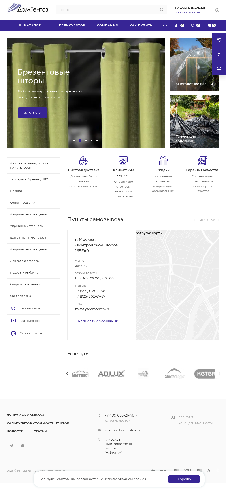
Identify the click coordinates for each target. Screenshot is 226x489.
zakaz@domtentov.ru (92, 309)
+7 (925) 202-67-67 (90, 296)
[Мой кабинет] (217, 10)
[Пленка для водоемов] (194, 121)
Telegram (11, 445)
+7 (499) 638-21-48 (90, 291)
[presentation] (67, 373)
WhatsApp (22, 445)
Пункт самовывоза (26, 415)
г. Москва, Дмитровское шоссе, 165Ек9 (97, 245)
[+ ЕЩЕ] (165, 25)
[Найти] (161, 9)
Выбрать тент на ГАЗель (45, 105)
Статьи (40, 431)
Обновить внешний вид (44, 84)
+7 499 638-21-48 (189, 8)
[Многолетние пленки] (194, 64)
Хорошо (184, 479)
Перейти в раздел (206, 220)
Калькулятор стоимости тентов (38, 423)
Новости (15, 431)
